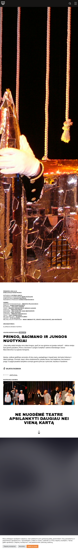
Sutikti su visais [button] (32, 546)
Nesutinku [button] (22, 546)
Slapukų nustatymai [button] (9, 546)
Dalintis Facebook (13, 368)
